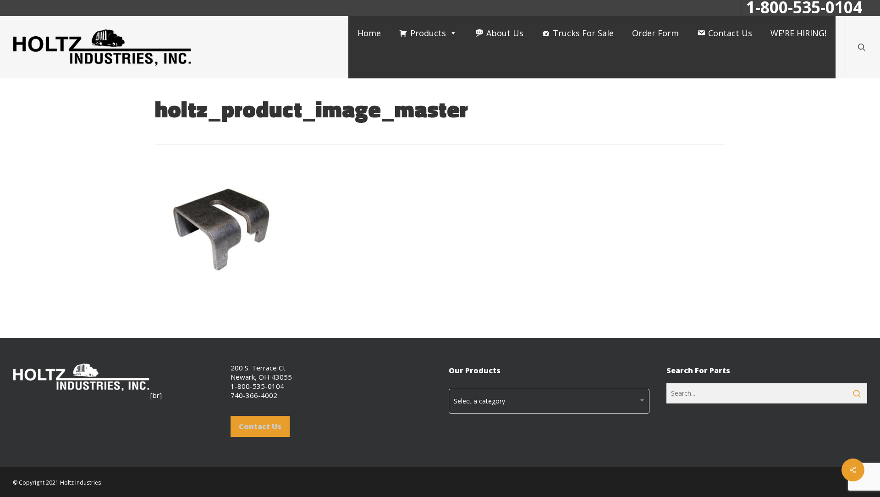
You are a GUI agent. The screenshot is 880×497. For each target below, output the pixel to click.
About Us (504, 33)
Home (369, 33)
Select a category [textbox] (479, 401)
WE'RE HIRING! (798, 33)
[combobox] (549, 401)
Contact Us (730, 33)
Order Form (655, 33)
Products (428, 33)
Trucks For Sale (583, 33)
